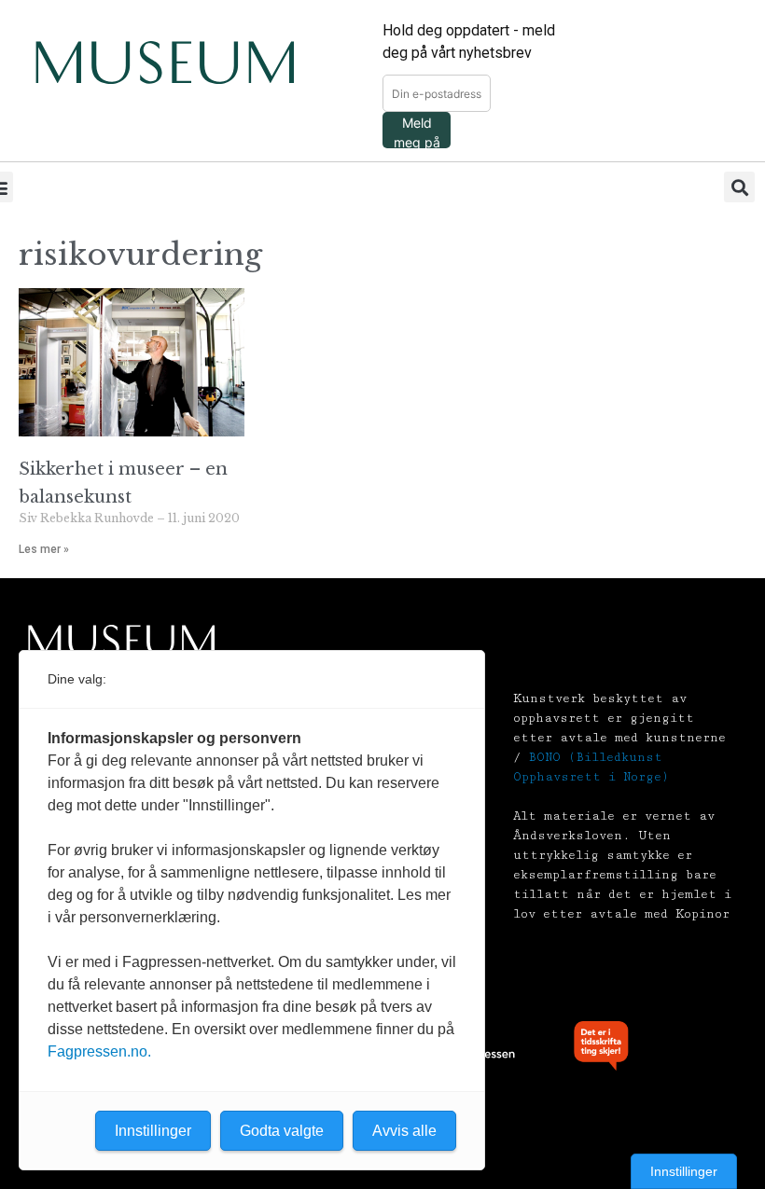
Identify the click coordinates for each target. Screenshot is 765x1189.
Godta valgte (282, 1131)
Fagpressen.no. (99, 1051)
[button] (739, 187)
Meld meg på (417, 131)
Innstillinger (683, 1171)
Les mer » (44, 549)
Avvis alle (404, 1131)
